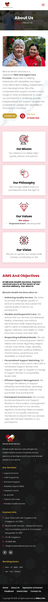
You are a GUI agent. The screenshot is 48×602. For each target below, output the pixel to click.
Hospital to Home (11, 490)
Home (18, 23)
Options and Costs (12, 499)
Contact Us (9, 116)
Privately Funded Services (14, 504)
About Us (15, 587)
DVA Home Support (12, 482)
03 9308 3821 (33, 118)
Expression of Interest (33, 587)
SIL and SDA (9, 495)
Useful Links (22, 591)
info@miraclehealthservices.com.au (20, 546)
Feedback (9, 591)
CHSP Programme (11, 477)
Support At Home (11, 473)
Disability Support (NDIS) (14, 486)
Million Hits (40, 598)
